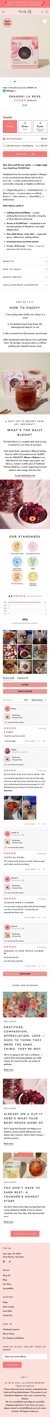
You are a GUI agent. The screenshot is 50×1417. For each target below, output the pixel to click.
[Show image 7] (30, 81)
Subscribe (12, 1365)
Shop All (6, 1275)
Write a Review (29, 692)
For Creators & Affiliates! (13, 1338)
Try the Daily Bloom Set (25, 475)
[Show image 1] (14, 81)
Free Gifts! (7, 1311)
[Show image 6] (27, 81)
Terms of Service (25, 1386)
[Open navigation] (3, 12)
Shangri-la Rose (17, 717)
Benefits (8, 261)
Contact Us (7, 1315)
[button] (25, 100)
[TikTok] (10, 1261)
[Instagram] (4, 1261)
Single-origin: (12, 277)
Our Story (7, 1284)
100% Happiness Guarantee (20, 285)
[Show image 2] (17, 81)
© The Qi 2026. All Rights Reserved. (25, 1383)
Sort (26, 700)
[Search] (42, 12)
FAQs (5, 1302)
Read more (8, 1069)
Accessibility (8, 1288)
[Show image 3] (20, 81)
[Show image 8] (32, 81)
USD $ (24, 1377)
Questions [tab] (22, 678)
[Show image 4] (22, 81)
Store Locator (8, 1306)
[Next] (39, 81)
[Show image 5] (25, 81)
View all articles (25, 1234)
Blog (5, 1279)
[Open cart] (47, 11)
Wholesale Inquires (11, 1329)
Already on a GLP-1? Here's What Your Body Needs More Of (23, 1118)
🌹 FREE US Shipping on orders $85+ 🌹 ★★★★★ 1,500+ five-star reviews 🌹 (25, 3)
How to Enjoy (12, 269)
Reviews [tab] (8, 678)
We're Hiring (8, 1333)
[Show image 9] (35, 81)
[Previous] (10, 81)
